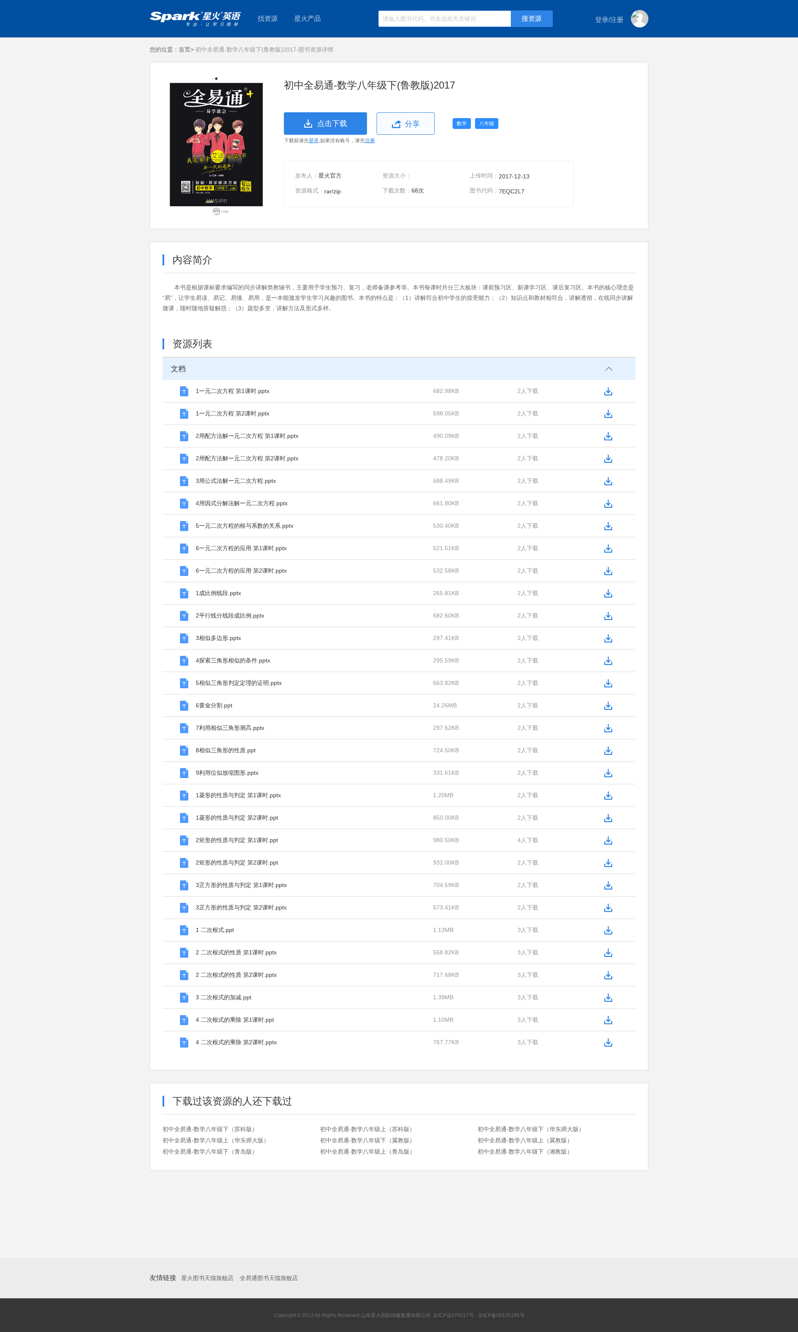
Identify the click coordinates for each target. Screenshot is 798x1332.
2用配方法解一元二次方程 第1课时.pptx (247, 435)
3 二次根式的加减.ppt (223, 997)
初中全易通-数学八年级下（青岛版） (210, 1151)
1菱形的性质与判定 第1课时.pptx (238, 795)
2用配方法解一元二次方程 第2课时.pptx (247, 458)
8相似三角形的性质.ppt (226, 750)
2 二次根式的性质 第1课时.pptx (236, 952)
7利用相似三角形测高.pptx (230, 727)
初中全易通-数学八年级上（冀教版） (525, 1140)
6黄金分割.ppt (214, 705)
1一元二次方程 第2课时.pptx (232, 413)
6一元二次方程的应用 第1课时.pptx (241, 548)
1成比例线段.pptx (218, 593)
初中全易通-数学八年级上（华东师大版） (216, 1140)
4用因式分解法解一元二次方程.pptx (242, 503)
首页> (186, 49)
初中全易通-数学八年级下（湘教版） (525, 1151)
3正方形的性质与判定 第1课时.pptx (241, 885)
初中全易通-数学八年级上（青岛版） (367, 1151)
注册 (370, 140)
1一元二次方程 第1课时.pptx (232, 391)
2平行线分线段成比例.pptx (230, 615)
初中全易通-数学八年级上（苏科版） (367, 1129)
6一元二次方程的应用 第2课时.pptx (241, 570)
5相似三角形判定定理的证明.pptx (239, 683)
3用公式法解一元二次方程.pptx (236, 480)
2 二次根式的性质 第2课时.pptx (236, 974)
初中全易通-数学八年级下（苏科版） (210, 1129)
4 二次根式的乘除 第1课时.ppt (235, 1019)
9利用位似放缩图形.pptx (227, 772)
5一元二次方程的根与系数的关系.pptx (244, 525)
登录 (314, 140)
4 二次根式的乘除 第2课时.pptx (236, 1042)
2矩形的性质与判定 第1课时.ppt (237, 840)
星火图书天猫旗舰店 (207, 1278)
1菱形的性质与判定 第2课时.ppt (237, 817)
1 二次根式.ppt (215, 930)
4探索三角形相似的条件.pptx (233, 660)
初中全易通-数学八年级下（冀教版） (367, 1140)
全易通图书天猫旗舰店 (269, 1278)
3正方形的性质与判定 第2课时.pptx (241, 907)
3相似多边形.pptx (218, 638)
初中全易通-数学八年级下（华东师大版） (531, 1129)
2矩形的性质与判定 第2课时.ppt (237, 862)
